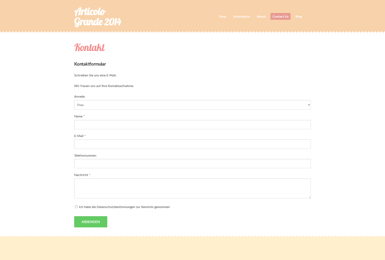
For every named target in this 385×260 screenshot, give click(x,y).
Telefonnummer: (85, 155)
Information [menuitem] (241, 16)
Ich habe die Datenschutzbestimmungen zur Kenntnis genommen (124, 207)
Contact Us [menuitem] (281, 16)
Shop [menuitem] (222, 16)
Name (79, 116)
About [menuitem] (261, 16)
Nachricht (82, 175)
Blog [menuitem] (298, 16)
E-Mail (80, 136)
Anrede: (79, 96)
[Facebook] (307, 246)
